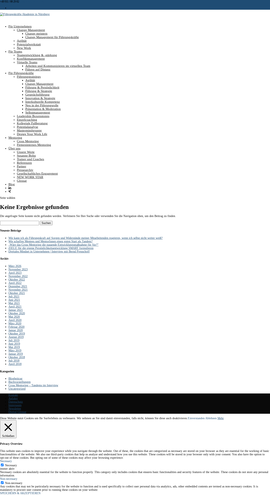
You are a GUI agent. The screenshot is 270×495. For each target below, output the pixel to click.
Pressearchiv (25, 170)
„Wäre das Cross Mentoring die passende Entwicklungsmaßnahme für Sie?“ (53, 244)
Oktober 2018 (16, 357)
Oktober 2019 (16, 333)
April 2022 (15, 283)
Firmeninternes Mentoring (34, 144)
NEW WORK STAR (30, 177)
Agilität (22, 40)
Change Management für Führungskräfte (52, 37)
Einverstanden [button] (196, 418)
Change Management (31, 30)
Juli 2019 (13, 340)
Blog (11, 184)
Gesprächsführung (37, 94)
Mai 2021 (14, 303)
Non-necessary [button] (8, 478)
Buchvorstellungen (19, 382)
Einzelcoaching (27, 119)
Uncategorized (17, 388)
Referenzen (24, 162)
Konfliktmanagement (31, 58)
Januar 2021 (15, 310)
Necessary (11, 465)
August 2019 (16, 337)
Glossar (22, 180)
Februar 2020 (16, 326)
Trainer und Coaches (30, 159)
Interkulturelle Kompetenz (42, 101)
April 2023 (15, 272)
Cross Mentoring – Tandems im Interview (33, 385)
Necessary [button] (6, 461)
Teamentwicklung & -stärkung (37, 55)
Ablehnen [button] (211, 418)
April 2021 (15, 306)
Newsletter (14, 408)
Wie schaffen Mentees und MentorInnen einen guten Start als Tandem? (50, 241)
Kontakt (12, 7)
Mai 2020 (14, 316)
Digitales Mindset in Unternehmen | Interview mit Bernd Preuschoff (49, 251)
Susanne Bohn (26, 155)
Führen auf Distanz (37, 69)
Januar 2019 (15, 353)
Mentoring (15, 137)
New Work (24, 48)
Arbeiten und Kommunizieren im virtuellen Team (57, 66)
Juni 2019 (14, 343)
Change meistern (36, 33)
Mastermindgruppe (29, 130)
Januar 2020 (15, 330)
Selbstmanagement (37, 112)
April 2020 (15, 320)
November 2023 (18, 269)
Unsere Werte (26, 152)
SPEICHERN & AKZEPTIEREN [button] (20, 493)
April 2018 (15, 364)
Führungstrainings (29, 76)
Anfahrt (13, 398)
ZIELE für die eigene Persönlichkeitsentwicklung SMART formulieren (50, 248)
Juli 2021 (13, 296)
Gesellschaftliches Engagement (37, 173)
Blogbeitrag (15, 378)
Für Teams (15, 51)
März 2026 (14, 266)
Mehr (220, 418)
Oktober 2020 (16, 313)
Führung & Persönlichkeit (42, 87)
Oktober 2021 (16, 293)
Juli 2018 (13, 360)
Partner (21, 166)
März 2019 (14, 350)
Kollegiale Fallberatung (32, 123)
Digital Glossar (17, 412)
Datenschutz (15, 401)
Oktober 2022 (16, 279)
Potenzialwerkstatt (29, 44)
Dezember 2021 (17, 286)
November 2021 (18, 289)
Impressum (15, 405)
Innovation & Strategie (40, 98)
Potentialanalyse (27, 127)
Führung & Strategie (38, 91)
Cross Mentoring (28, 141)
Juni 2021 (14, 299)
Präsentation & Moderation (43, 109)
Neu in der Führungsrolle (41, 105)
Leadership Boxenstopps (33, 116)
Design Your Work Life (32, 134)
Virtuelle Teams (27, 62)
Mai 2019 (14, 347)
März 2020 (14, 323)
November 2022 (18, 276)
